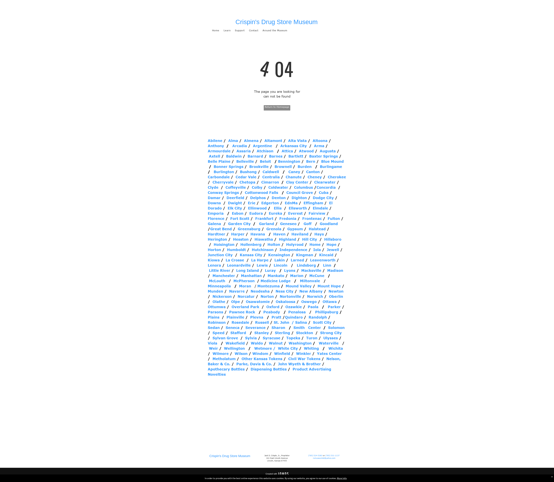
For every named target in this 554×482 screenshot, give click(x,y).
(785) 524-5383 (315, 455)
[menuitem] (215, 30)
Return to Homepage (277, 107)
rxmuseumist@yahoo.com (324, 458)
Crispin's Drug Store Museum (276, 21)
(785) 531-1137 (332, 455)
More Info (342, 478)
